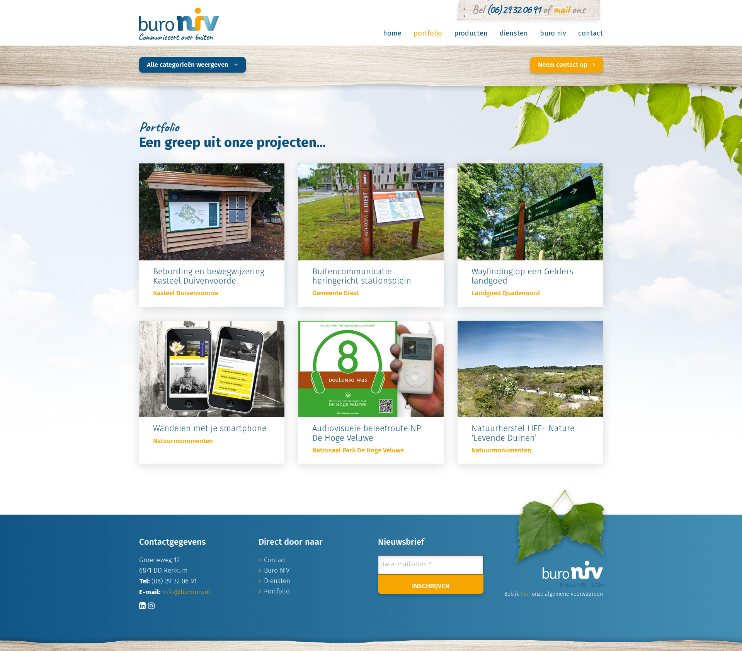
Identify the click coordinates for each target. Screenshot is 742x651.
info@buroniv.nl (186, 592)
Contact (590, 33)
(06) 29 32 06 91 (513, 9)
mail (561, 9)
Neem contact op (563, 65)
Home (392, 33)
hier (525, 594)
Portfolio (428, 33)
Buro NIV (553, 33)
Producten (471, 33)
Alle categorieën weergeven (188, 65)
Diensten (514, 33)
